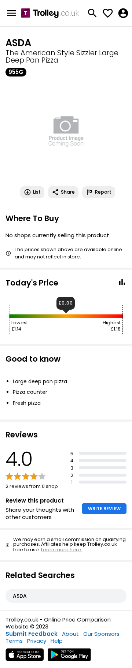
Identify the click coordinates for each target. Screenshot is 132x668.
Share (68, 192)
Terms (14, 641)
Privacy (36, 641)
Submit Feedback (32, 634)
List (37, 192)
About (70, 634)
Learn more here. (61, 549)
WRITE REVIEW (104, 508)
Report (103, 192)
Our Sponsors (101, 634)
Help (57, 641)
